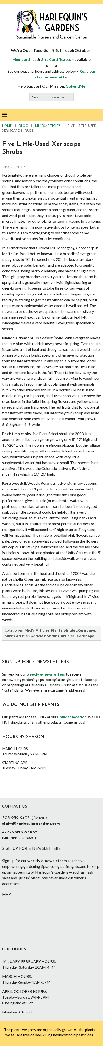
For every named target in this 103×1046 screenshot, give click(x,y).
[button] (5, 115)
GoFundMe (75, 86)
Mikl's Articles (37, 630)
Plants (56, 630)
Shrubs (70, 630)
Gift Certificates (56, 59)
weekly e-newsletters (46, 674)
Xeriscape (86, 630)
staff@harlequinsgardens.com (31, 824)
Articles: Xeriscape (77, 636)
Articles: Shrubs (45, 636)
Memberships (24, 59)
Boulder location (72, 717)
